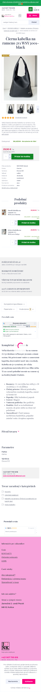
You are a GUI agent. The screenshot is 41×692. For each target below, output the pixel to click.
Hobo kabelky (10, 505)
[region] (20, 330)
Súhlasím (29, 681)
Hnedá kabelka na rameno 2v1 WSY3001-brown (14, 212)
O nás (3, 549)
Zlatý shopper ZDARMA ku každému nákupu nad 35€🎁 (20, 3)
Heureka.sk (26, 325)
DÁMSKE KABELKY (13, 28)
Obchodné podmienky (9, 557)
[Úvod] (8, 16)
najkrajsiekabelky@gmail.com (14, 476)
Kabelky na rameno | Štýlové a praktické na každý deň (20, 500)
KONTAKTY (6, 553)
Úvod (4, 28)
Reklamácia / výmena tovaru (13, 579)
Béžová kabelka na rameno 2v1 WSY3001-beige (14, 232)
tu (29, 688)
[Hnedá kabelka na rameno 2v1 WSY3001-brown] (4, 212)
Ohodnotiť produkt (21, 117)
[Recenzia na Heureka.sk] (6, 528)
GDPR (3, 561)
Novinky (8, 492)
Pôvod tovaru (9, 431)
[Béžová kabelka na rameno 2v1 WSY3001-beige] (4, 232)
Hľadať (34, 22)
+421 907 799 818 (8, 8)
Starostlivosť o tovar (10, 582)
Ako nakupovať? (8, 575)
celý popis (5, 134)
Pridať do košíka (22, 156)
